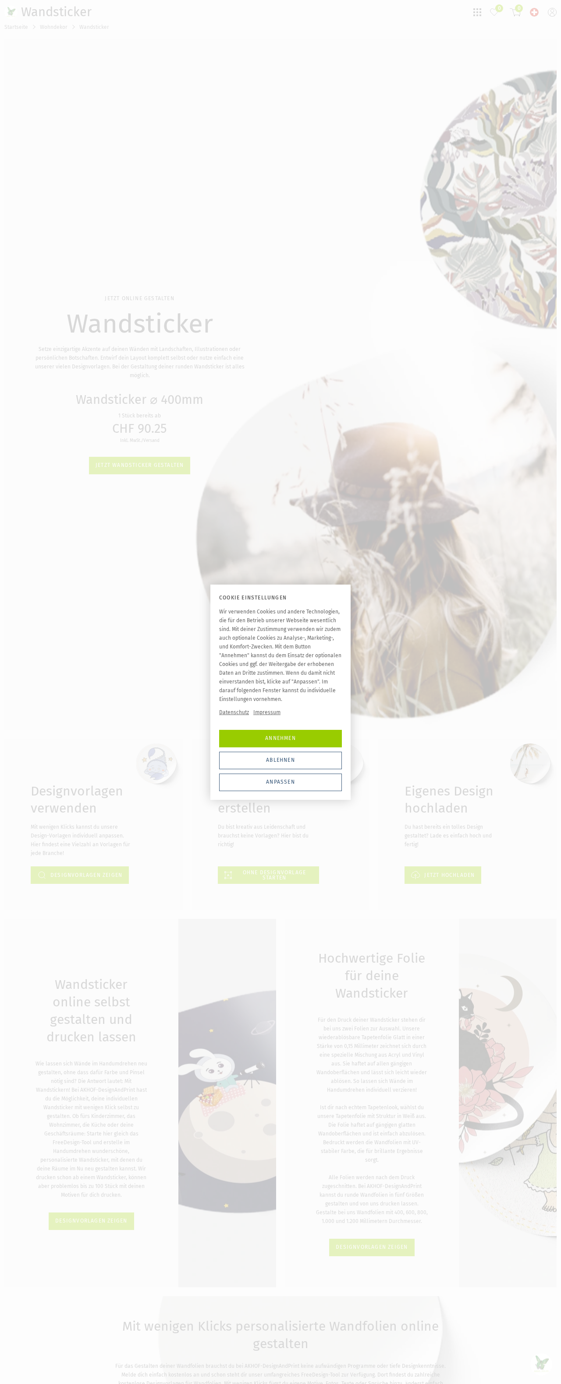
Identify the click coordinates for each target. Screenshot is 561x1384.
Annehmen (280, 738)
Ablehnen (280, 760)
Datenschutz (234, 712)
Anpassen (280, 782)
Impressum (266, 712)
